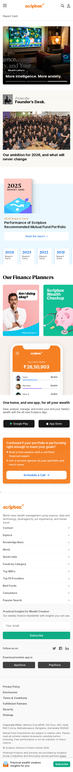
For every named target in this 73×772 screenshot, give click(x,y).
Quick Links (10, 556)
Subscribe (36, 635)
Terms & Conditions (15, 697)
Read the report (36, 236)
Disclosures (10, 692)
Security (8, 709)
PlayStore (55, 665)
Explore (7, 535)
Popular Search (12, 600)
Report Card (10, 16)
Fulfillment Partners (15, 703)
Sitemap (8, 714)
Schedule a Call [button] (34, 475)
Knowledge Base (13, 542)
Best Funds (9, 585)
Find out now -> (29, 333)
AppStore (20, 665)
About (6, 549)
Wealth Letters (16, 70)
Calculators (10, 592)
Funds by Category (14, 564)
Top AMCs (9, 571)
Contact (8, 527)
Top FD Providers (13, 578)
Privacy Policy (11, 686)
